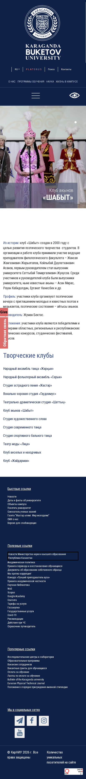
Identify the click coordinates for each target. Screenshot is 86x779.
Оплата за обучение (18, 672)
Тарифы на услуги (17, 603)
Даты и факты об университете (24, 500)
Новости (12, 496)
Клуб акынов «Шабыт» (18, 411)
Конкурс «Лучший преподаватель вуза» (29, 577)
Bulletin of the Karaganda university (26, 679)
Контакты (66, 69)
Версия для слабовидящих (22, 523)
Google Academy (16, 596)
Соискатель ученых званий (22, 511)
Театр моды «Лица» (16, 444)
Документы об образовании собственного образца (35, 569)
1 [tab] (75, 122)
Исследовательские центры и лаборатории (31, 657)
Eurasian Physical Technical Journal (26, 683)
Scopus (11, 592)
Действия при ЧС (16, 622)
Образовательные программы (24, 660)
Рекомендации (15, 618)
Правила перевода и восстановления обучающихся (35, 566)
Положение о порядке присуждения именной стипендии (38, 687)
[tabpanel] (43, 157)
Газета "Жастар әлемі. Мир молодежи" (28, 515)
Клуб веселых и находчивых (22, 452)
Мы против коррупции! (19, 573)
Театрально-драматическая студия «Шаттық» (34, 402)
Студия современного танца (22, 427)
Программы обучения (31, 81)
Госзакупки (14, 607)
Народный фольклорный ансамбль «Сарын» (32, 377)
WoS (10, 588)
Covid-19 (12, 615)
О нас (11, 81)
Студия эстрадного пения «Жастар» (27, 385)
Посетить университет (19, 507)
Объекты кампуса (17, 504)
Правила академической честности (27, 581)
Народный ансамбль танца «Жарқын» (28, 369)
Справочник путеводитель (21, 626)
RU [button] (16, 69)
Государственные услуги (21, 611)
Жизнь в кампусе (67, 81)
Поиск (51, 69)
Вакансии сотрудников (20, 664)
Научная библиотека (19, 585)
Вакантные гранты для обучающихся (27, 668)
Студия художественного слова (25, 419)
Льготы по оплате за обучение (24, 675)
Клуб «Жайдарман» (16, 461)
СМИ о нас (13, 519)
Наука (50, 81)
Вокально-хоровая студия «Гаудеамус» (29, 394)
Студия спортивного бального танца (27, 436)
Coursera (12, 600)
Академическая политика (21, 562)
